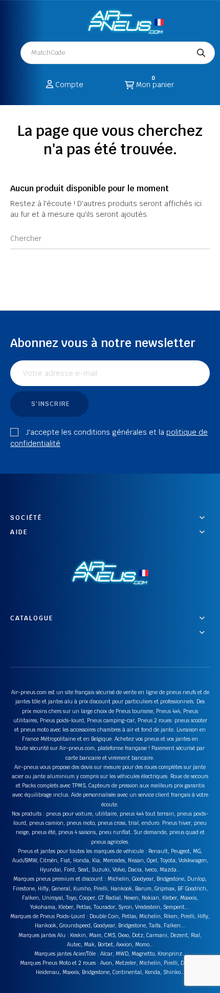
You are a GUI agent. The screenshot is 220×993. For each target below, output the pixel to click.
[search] (201, 53)
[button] (69, 21)
